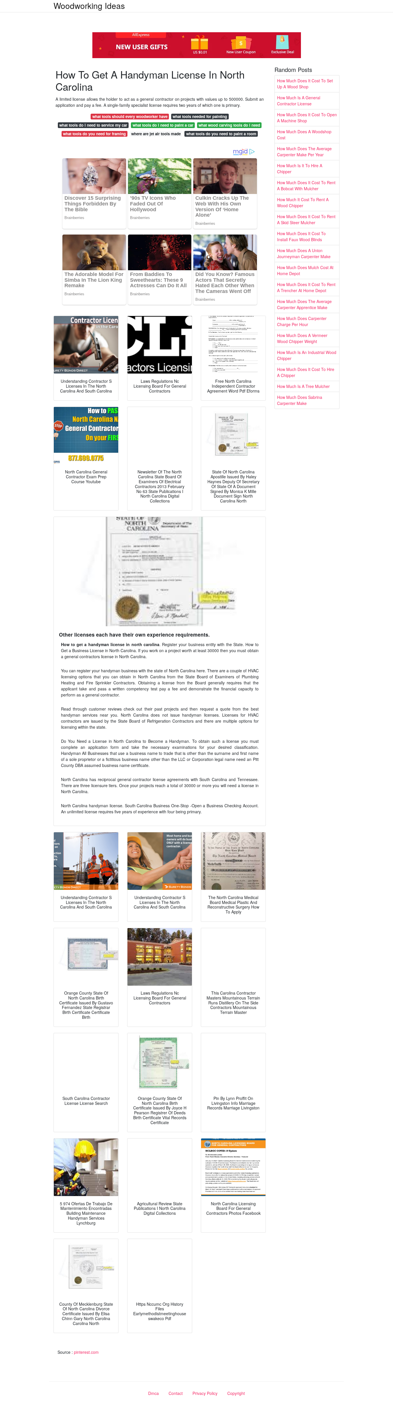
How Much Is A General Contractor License (298, 100)
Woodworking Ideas (89, 5)
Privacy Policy (205, 1393)
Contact (176, 1393)
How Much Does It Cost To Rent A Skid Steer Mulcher (306, 219)
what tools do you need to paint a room (221, 133)
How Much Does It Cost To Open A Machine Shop (307, 117)
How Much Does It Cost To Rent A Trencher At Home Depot (306, 287)
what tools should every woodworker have (129, 116)
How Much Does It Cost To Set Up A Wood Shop (305, 84)
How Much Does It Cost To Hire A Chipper (305, 372)
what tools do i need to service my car (93, 125)
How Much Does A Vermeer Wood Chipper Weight (302, 338)
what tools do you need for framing (94, 133)
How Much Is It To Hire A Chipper (299, 168)
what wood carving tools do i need (229, 125)
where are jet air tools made (156, 133)
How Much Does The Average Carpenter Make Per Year (304, 151)
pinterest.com (86, 1352)
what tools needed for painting (200, 116)
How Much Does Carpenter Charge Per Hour (302, 321)
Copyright (236, 1393)
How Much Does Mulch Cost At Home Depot (305, 270)
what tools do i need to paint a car (163, 125)
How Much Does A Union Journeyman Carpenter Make (304, 253)
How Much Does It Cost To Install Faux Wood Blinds (301, 236)
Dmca (153, 1393)
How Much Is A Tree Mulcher (303, 386)
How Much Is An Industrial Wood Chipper (306, 355)
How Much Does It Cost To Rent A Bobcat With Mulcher (306, 185)
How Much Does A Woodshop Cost (304, 134)
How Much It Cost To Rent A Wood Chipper (303, 202)
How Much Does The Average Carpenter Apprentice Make (304, 304)
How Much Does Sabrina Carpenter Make (299, 400)
